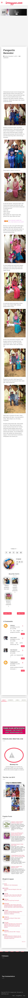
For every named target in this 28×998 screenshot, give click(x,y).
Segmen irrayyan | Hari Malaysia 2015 (16, 867)
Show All (23, 941)
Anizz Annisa (13, 637)
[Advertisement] (14, 31)
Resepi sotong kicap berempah (11, 900)
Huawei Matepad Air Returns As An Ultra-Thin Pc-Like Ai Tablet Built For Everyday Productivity (12, 937)
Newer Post (7, 613)
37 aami (6, 910)
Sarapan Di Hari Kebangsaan (11, 885)
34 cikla (6, 888)
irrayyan (18, 559)
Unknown (12, 625)
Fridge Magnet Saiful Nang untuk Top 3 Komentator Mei (18, 856)
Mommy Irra (14, 764)
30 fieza (6, 930)
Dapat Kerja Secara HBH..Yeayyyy (12, 931)
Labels (17, 700)
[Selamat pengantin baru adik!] (6, 581)
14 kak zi (6, 917)
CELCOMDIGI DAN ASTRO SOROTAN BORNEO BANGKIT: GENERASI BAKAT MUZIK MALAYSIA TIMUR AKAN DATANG (13, 906)
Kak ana (6, 899)
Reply (23, 633)
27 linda (6, 922)
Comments (10, 700)
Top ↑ (24, 995)
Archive (24, 700)
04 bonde (6, 903)
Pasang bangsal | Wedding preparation (15, 589)
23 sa (5, 883)
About (4, 700)
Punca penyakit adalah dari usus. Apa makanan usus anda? (16, 221)
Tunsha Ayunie (13, 662)
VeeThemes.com (5, 993)
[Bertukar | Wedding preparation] (8, 596)
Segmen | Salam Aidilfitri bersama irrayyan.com (17, 822)
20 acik (6, 893)
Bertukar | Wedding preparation (8, 604)
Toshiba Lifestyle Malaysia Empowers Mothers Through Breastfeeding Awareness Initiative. (13, 912)
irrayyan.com (14, 2)
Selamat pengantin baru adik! (6, 587)
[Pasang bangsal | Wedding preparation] (15, 581)
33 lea (5, 934)
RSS (13, 995)
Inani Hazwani (13, 649)
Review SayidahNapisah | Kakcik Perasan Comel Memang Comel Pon (17, 834)
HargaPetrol (19, 995)
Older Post (21, 613)
